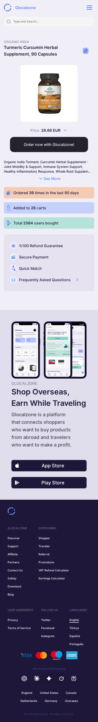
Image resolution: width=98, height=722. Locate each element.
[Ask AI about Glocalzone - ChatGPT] (24, 678)
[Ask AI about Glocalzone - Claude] (36, 678)
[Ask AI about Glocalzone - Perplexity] (73, 678)
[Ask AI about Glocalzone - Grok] (61, 678)
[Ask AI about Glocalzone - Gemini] (49, 678)
